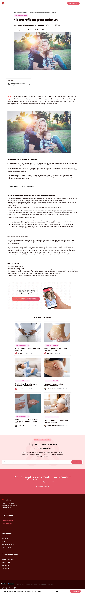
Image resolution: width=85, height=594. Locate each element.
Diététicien (5, 568)
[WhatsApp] (59, 591)
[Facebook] (50, 591)
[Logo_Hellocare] (7, 500)
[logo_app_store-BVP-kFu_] (3, 583)
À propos (5, 538)
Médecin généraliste (8, 559)
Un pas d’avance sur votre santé (16, 83)
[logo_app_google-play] (11, 583)
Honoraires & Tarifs (8, 544)
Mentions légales (42, 584)
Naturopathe (6, 565)
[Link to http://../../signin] (65, 3)
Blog (3, 541)
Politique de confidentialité (31, 584)
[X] (53, 591)
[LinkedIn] (56, 591)
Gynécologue (6, 562)
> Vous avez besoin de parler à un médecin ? (21, 186)
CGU (49, 584)
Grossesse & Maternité (21, 15)
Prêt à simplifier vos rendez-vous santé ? (19, 85)
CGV (52, 584)
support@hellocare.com (9, 506)
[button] (42, 486)
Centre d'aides (6, 547)
